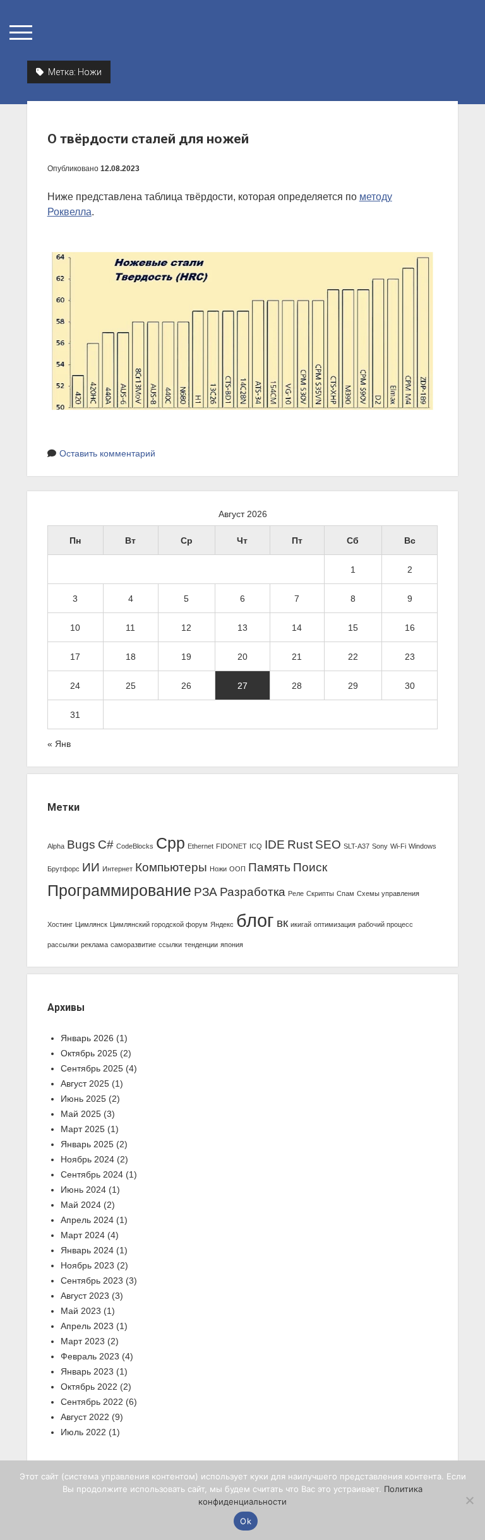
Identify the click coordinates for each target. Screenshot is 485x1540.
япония (231, 944)
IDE (275, 844)
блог (255, 920)
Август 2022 (85, 1417)
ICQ (255, 846)
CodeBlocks (134, 846)
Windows (422, 846)
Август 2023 (85, 1296)
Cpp (170, 843)
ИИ (91, 867)
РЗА (205, 891)
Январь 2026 (87, 1038)
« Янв (59, 744)
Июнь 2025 (83, 1099)
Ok (245, 1521)
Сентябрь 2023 (92, 1280)
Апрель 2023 (87, 1326)
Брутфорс (63, 869)
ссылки (170, 944)
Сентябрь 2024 (92, 1174)
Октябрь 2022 (89, 1387)
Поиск (310, 867)
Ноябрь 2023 (87, 1265)
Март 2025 (83, 1129)
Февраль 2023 (90, 1356)
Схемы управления (388, 893)
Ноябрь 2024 (87, 1159)
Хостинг (60, 924)
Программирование (119, 890)
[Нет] (469, 1500)
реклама (94, 944)
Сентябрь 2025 (92, 1068)
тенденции (201, 944)
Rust (300, 844)
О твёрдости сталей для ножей (148, 138)
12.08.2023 (120, 168)
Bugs (81, 844)
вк (282, 922)
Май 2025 (81, 1114)
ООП (237, 869)
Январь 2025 (87, 1144)
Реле (296, 893)
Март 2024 (83, 1235)
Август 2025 (85, 1083)
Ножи (218, 869)
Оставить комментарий (107, 453)
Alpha (55, 846)
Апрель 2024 (87, 1220)
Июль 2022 (83, 1432)
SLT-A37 (356, 846)
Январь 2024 (87, 1250)
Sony (380, 846)
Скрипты (320, 893)
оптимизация (335, 924)
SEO (328, 844)
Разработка (252, 891)
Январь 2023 (87, 1371)
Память (269, 867)
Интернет (117, 869)
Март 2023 (83, 1341)
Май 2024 (81, 1205)
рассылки (62, 944)
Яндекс (222, 924)
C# (106, 844)
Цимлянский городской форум (159, 924)
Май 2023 (81, 1311)
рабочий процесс (385, 924)
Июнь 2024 (83, 1190)
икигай (300, 924)
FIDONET (231, 846)
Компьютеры (171, 867)
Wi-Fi (398, 846)
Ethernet (200, 846)
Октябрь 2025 (89, 1053)
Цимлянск (91, 924)
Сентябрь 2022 (92, 1402)
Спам (345, 893)
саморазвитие (133, 944)
